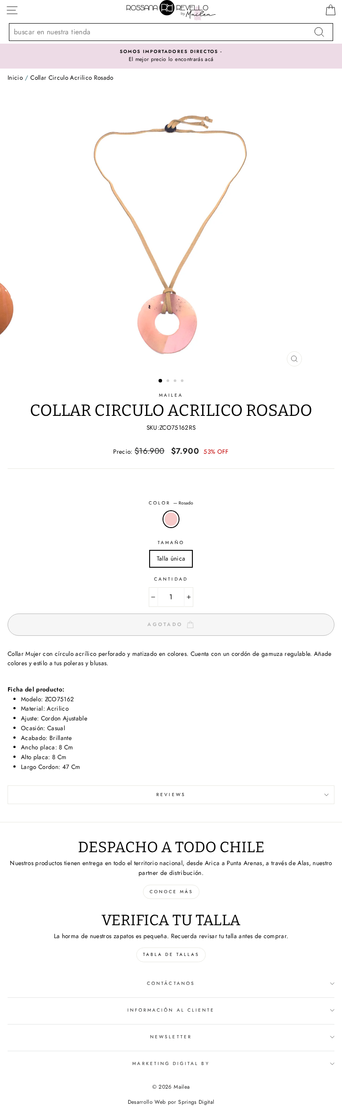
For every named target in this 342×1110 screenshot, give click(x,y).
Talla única (171, 558)
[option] (171, 56)
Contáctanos (171, 983)
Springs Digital (196, 1102)
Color (171, 503)
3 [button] (176, 381)
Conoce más (171, 891)
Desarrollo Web (147, 1102)
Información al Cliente (171, 1010)
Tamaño (171, 542)
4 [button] (183, 381)
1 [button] (161, 381)
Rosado (171, 519)
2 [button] (169, 381)
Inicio (15, 77)
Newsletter (171, 1036)
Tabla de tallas (171, 954)
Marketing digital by (170, 1063)
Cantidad (170, 579)
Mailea (171, 395)
